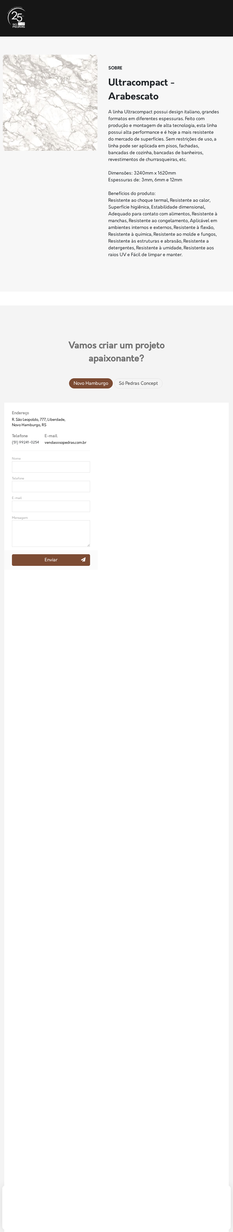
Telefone (18, 478)
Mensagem (20, 518)
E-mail (17, 498)
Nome (16, 458)
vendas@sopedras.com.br (65, 442)
